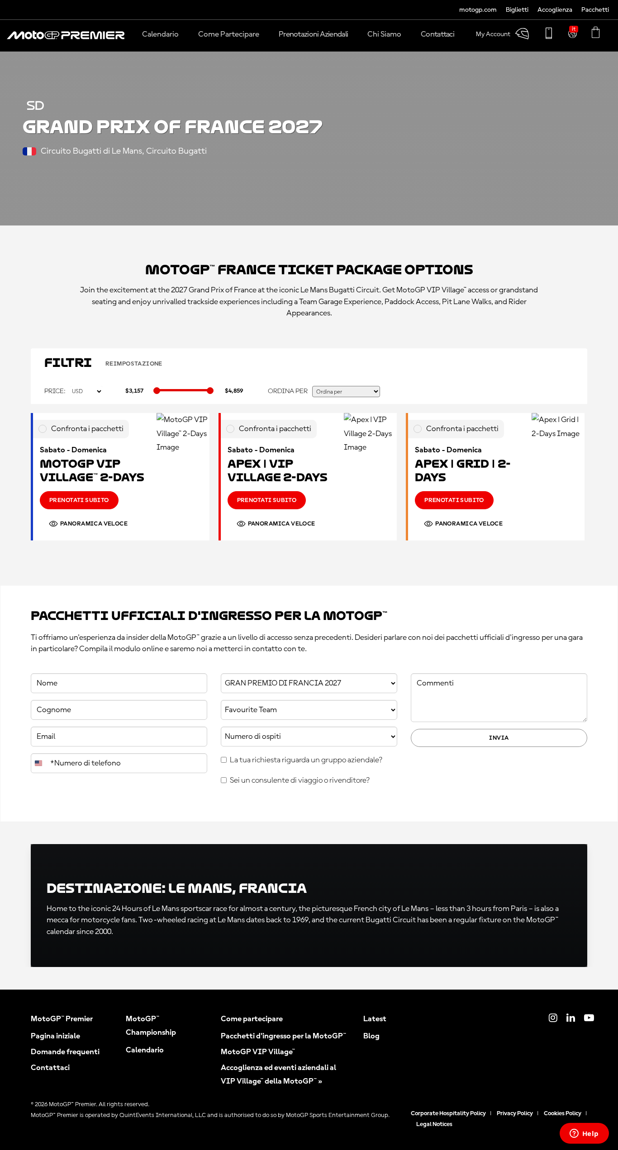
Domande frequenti (65, 1052)
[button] (65, 40)
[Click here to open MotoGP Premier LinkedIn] (570, 1019)
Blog (371, 1036)
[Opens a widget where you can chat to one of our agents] (584, 1134)
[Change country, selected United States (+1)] (39, 763)
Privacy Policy (515, 1113)
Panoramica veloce (94, 524)
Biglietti (517, 10)
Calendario (145, 1050)
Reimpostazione (133, 364)
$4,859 (234, 391)
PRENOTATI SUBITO (79, 500)
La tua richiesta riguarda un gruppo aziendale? (306, 760)
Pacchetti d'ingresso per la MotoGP (283, 1036)
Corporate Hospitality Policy (448, 1113)
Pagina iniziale (55, 1036)
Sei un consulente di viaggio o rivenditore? (300, 780)
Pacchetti (595, 10)
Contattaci (50, 1068)
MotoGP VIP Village (258, 1052)
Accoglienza (554, 10)
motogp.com (478, 10)
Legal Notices (434, 1124)
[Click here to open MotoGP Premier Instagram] (553, 1019)
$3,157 (134, 391)
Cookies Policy (562, 1113)
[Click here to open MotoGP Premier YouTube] (589, 1019)
